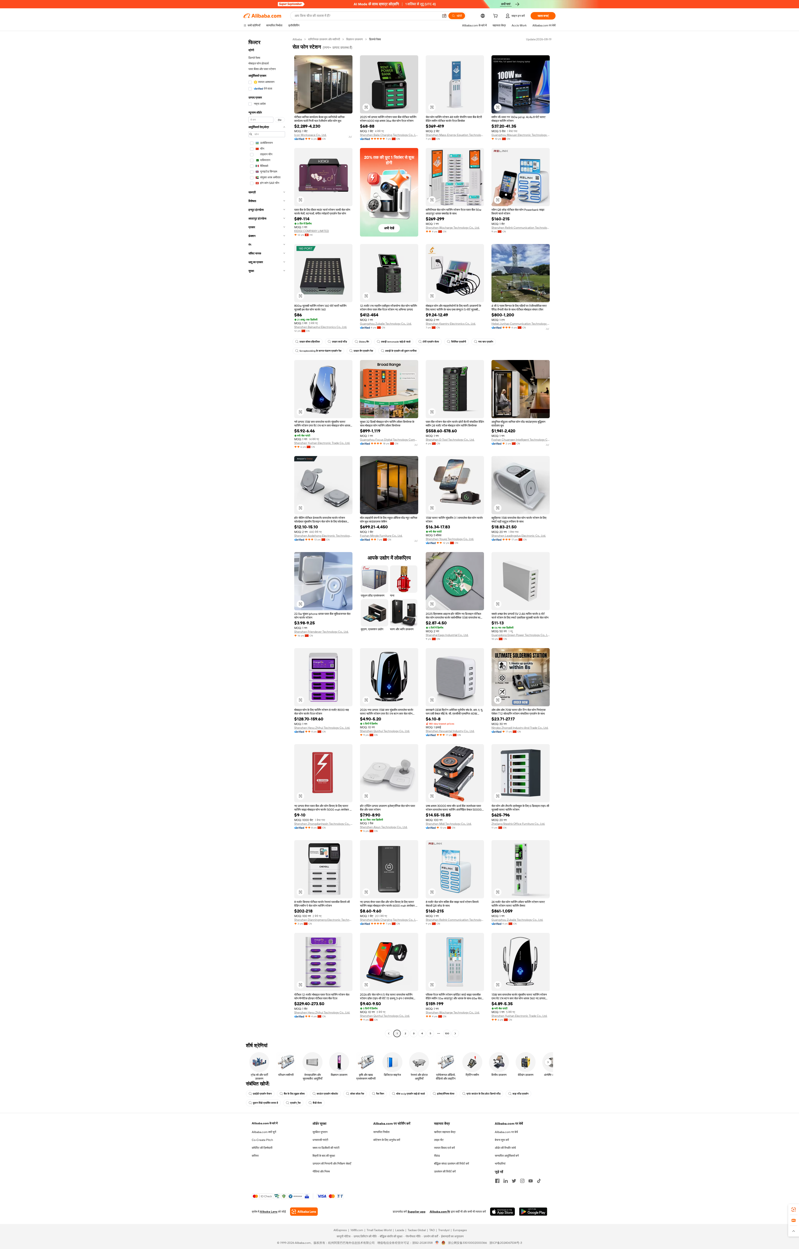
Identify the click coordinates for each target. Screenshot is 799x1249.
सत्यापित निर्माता (381, 1132)
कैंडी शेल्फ (317, 1102)
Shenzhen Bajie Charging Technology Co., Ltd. (389, 135)
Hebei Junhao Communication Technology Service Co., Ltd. (520, 323)
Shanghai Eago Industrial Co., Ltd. (447, 635)
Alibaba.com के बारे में (265, 1123)
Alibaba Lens (268, 1211)
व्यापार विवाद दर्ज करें (444, 1147)
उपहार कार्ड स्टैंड (339, 341)
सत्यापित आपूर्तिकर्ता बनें (507, 1155)
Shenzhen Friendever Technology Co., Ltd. (321, 631)
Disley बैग (364, 341)
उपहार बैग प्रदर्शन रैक (363, 350)
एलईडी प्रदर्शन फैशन (262, 1093)
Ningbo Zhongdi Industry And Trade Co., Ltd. (519, 727)
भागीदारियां (500, 1163)
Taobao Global (417, 1230)
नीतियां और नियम (321, 1171)
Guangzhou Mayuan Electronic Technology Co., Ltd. (520, 135)
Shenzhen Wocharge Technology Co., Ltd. (453, 227)
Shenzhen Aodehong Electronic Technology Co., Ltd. (323, 535)
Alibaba (297, 39)
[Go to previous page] (388, 1033)
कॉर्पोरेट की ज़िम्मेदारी (262, 1147)
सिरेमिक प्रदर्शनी (458, 341)
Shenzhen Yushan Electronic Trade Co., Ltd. (322, 443)
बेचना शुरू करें (502, 1140)
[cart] (496, 16)
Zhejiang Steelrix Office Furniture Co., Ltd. (518, 823)
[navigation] (267, 537)
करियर (255, 1155)
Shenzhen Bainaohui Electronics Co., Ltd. (320, 327)
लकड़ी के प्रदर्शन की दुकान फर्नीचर (401, 350)
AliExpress (340, 1230)
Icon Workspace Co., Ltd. (310, 135)
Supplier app (417, 1211)
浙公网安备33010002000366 (467, 1242)
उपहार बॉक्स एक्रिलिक (309, 341)
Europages (460, 1230)
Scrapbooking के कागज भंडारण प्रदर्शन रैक (320, 350)
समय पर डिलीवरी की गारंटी (326, 1147)
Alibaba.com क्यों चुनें (264, 1132)
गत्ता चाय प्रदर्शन (485, 341)
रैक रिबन (380, 1093)
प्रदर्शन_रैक (295, 1102)
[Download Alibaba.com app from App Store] (502, 1211)
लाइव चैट (439, 1140)
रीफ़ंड (437, 1155)
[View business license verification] (437, 1243)
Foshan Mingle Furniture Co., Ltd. (381, 535)
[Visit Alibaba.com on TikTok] (538, 1180)
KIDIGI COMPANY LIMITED (311, 231)
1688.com (356, 1230)
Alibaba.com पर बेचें (506, 1132)
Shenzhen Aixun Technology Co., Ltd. (383, 827)
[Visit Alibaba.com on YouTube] (530, 1180)
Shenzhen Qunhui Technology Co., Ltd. (385, 731)
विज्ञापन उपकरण (354, 39)
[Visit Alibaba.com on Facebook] (497, 1180)
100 (447, 1033)
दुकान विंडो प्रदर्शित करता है (265, 1102)
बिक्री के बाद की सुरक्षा (324, 1155)
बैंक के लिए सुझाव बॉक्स (294, 1093)
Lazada (399, 1230)
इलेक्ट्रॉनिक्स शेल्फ (445, 1093)
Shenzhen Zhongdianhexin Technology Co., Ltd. (323, 823)
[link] (793, 1209)
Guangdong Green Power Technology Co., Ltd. (520, 635)
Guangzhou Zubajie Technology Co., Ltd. (386, 323)
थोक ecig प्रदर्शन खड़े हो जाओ (410, 1093)
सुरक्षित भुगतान (320, 1132)
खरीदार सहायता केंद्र (444, 1132)
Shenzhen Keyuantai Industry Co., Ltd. (450, 731)
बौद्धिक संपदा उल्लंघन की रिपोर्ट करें (451, 1163)
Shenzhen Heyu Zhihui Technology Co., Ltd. (322, 727)
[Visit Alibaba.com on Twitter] (513, 1180)
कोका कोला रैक (357, 1093)
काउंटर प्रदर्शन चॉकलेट (327, 1093)
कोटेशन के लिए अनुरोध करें (386, 1140)
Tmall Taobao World (379, 1230)
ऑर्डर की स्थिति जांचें (505, 1147)
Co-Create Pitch (262, 1140)
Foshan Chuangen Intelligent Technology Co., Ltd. (520, 439)
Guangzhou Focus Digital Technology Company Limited (389, 439)
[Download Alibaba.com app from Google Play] (533, 1211)
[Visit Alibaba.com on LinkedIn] (505, 1180)
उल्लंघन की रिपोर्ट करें (445, 1171)
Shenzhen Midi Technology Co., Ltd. (448, 823)
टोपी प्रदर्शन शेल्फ (431, 341)
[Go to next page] (455, 1033)
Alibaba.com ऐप (440, 1211)
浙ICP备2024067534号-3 (505, 1242)
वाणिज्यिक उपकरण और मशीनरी (324, 39)
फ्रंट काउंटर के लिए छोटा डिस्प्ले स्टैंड (483, 1093)
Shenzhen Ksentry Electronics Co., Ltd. (451, 323)
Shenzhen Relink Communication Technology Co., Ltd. (520, 227)
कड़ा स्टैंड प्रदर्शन (520, 1093)
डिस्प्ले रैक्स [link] (375, 39)
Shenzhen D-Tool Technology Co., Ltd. (450, 439)
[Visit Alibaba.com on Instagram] (522, 1180)
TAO (432, 1230)
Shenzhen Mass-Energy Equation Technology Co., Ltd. (455, 135)
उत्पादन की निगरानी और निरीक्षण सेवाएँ (332, 1163)
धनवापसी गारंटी (320, 1140)
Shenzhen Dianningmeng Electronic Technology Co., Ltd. (323, 919)
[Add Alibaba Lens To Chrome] (304, 1211)
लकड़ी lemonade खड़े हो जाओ (396, 341)
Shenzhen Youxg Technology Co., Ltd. (450, 539)
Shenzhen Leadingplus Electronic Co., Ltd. (518, 535)
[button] (444, 15)
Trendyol (443, 1230)
